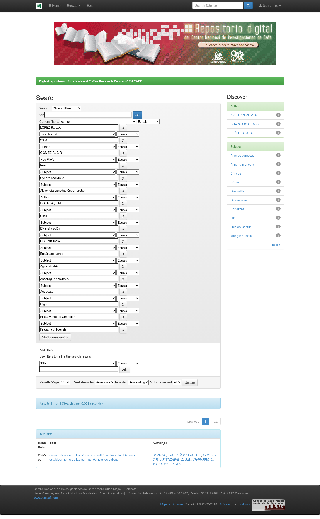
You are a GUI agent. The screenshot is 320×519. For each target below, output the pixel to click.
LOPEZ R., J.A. (171, 464)
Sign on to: (270, 5)
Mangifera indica (242, 235)
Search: (45, 108)
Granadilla (238, 191)
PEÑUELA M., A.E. (188, 455)
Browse (72, 5)
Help (90, 5)
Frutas (235, 182)
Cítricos (236, 173)
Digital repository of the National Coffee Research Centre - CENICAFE (90, 81)
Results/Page (49, 382)
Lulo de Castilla (241, 227)
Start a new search (55, 337)
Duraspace (226, 504)
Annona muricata (242, 164)
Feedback (243, 504)
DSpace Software (172, 504)
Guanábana (239, 200)
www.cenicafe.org (46, 497)
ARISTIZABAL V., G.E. (175, 459)
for (41, 115)
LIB (233, 218)
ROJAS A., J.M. (163, 455)
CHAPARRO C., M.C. (245, 124)
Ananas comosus (242, 155)
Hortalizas (237, 209)
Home (56, 5)
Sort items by (84, 382)
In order (121, 382)
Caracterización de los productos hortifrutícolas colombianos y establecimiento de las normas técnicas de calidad (92, 457)
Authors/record (161, 382)
